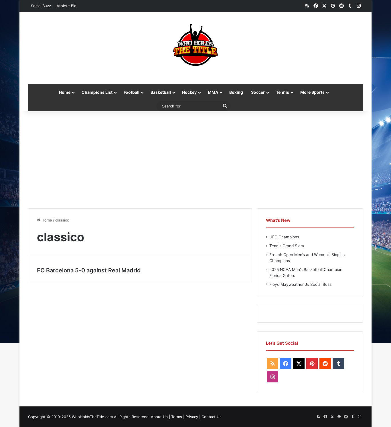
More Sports (312, 92)
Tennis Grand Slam (286, 246)
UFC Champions (284, 237)
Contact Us (212, 416)
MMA (213, 92)
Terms (176, 416)
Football (131, 92)
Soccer (258, 92)
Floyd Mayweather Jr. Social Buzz (300, 284)
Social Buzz (41, 5)
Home (64, 92)
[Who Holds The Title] (195, 44)
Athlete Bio (66, 5)
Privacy (191, 416)
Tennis (282, 92)
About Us (159, 416)
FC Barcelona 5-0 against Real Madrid (89, 270)
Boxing (236, 92)
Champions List (97, 92)
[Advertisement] (195, 160)
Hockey (189, 92)
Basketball (161, 92)
